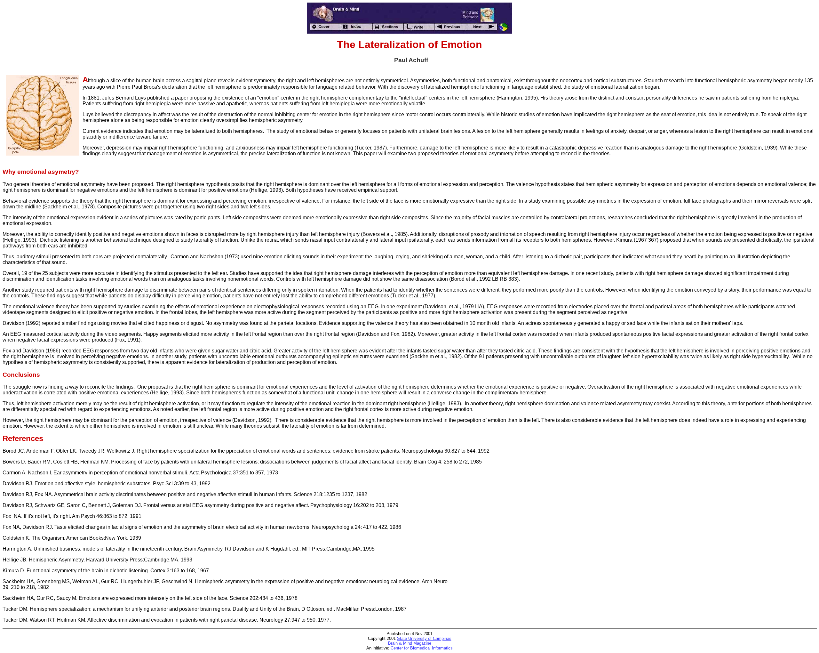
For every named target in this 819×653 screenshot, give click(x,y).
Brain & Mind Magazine (409, 643)
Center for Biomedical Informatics (422, 648)
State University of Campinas (424, 638)
